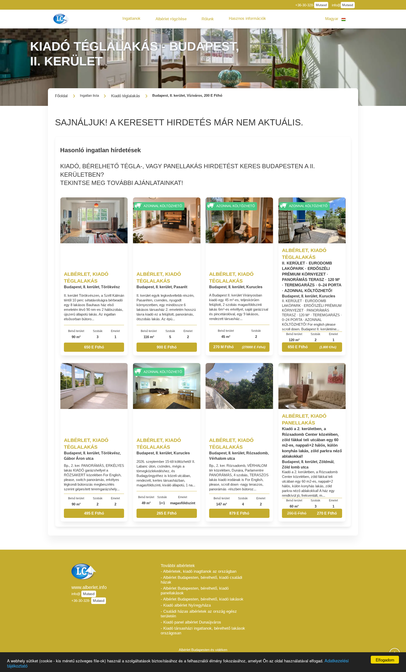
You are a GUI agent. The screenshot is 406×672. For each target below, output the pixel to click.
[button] (131, 19)
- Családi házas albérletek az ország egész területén (199, 613)
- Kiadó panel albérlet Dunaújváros (191, 622)
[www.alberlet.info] (61, 19)
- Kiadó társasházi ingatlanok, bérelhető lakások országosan (203, 630)
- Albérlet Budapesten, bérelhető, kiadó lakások (202, 599)
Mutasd (321, 5)
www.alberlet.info (89, 587)
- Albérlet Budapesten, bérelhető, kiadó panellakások (195, 590)
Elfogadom (385, 660)
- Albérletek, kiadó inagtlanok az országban (198, 571)
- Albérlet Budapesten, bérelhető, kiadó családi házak (201, 579)
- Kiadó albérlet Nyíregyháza (186, 605)
